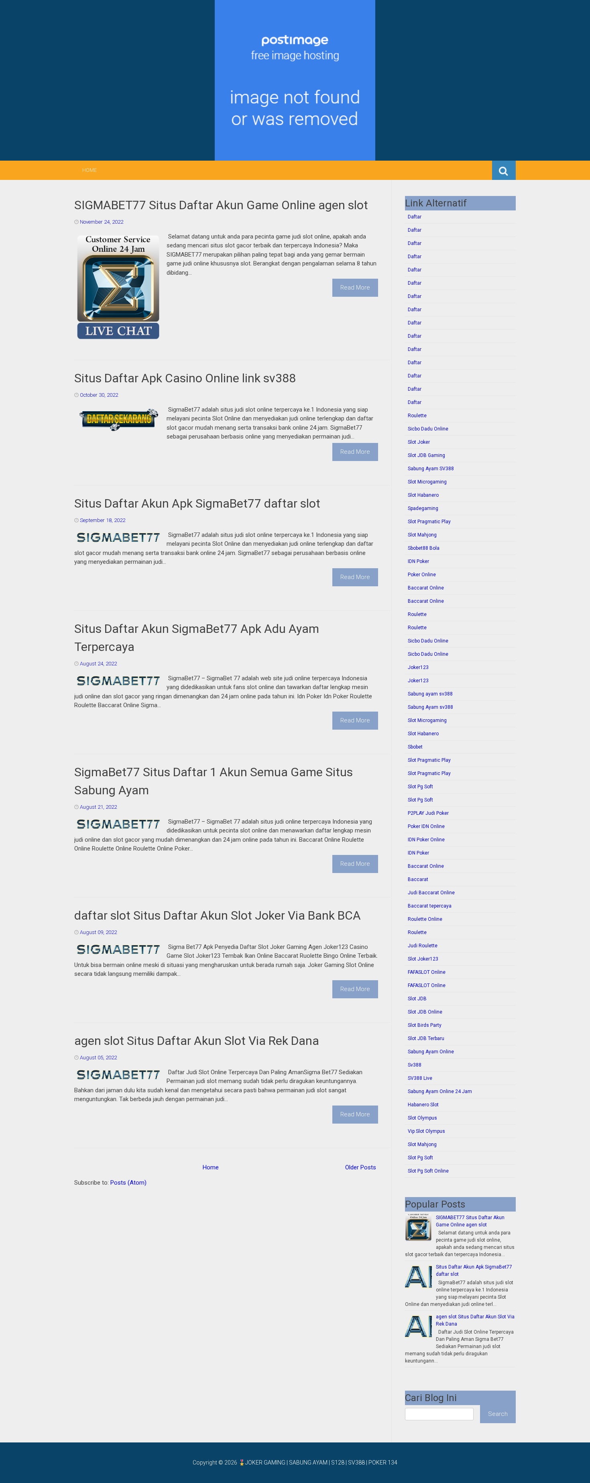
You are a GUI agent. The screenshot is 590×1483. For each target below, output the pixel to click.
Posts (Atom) (128, 1182)
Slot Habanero (423, 495)
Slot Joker (419, 442)
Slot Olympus (422, 1118)
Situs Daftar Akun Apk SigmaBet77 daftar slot (197, 503)
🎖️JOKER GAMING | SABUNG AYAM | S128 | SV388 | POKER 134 (317, 1462)
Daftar (414, 217)
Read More (355, 287)
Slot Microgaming (427, 482)
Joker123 (418, 667)
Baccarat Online (426, 588)
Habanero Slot (423, 1105)
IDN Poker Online (426, 839)
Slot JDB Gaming (426, 455)
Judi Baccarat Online (431, 893)
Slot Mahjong (422, 535)
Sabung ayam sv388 (430, 694)
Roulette (417, 415)
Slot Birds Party (424, 1025)
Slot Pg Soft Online (428, 1171)
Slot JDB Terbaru (426, 1038)
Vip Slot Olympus (426, 1131)
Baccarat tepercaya (430, 906)
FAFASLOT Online (427, 972)
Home (89, 170)
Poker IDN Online (426, 826)
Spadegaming (423, 508)
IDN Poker (418, 561)
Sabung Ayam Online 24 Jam (440, 1091)
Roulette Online (425, 919)
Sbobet (415, 747)
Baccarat (418, 879)
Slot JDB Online (425, 1012)
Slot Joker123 (423, 959)
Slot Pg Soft (420, 786)
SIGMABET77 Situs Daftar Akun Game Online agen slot (221, 205)
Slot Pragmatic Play (429, 521)
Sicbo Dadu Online (428, 429)
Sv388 (414, 1065)
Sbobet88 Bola (423, 548)
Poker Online (422, 574)
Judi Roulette (422, 946)
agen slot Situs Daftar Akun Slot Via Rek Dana (196, 1041)
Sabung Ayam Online (431, 1052)
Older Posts (360, 1167)
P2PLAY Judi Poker (428, 813)
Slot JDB (417, 999)
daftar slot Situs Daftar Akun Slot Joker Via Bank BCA (217, 915)
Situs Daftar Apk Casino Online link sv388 (185, 378)
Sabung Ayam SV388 (431, 468)
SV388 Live (420, 1078)
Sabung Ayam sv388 (430, 707)
